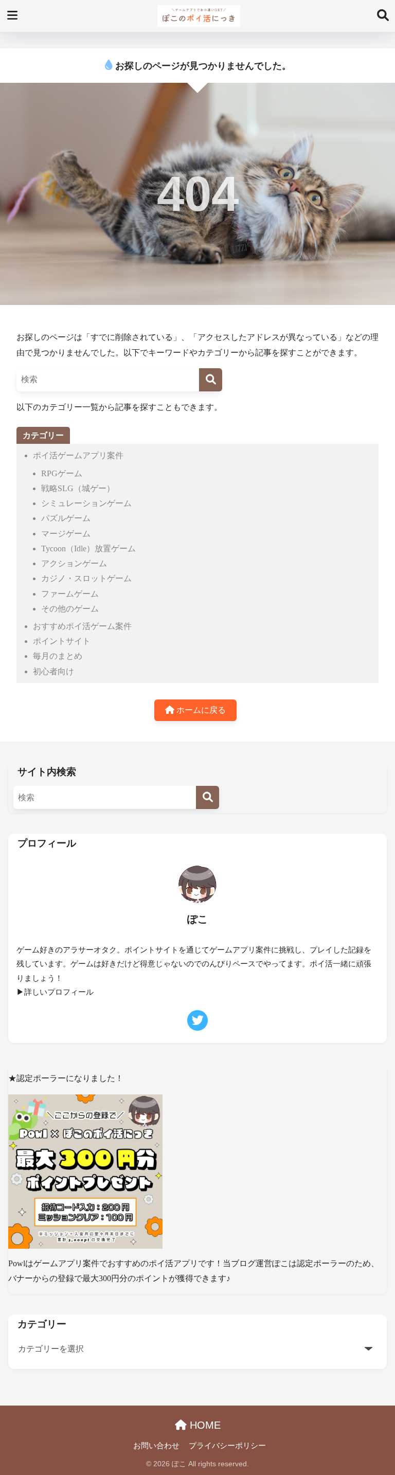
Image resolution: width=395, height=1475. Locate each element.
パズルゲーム (66, 518)
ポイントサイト (62, 641)
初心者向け (53, 671)
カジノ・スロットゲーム (86, 578)
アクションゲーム (74, 563)
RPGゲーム (61, 473)
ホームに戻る (200, 710)
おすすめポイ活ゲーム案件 (82, 626)
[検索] (210, 379)
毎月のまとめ (57, 656)
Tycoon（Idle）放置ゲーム (88, 548)
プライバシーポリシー (227, 1446)
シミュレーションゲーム (86, 503)
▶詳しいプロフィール (55, 992)
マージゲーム (66, 533)
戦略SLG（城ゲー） (78, 488)
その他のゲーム (70, 608)
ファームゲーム (70, 593)
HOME (204, 1425)
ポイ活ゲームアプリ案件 (78, 455)
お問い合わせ (156, 1446)
